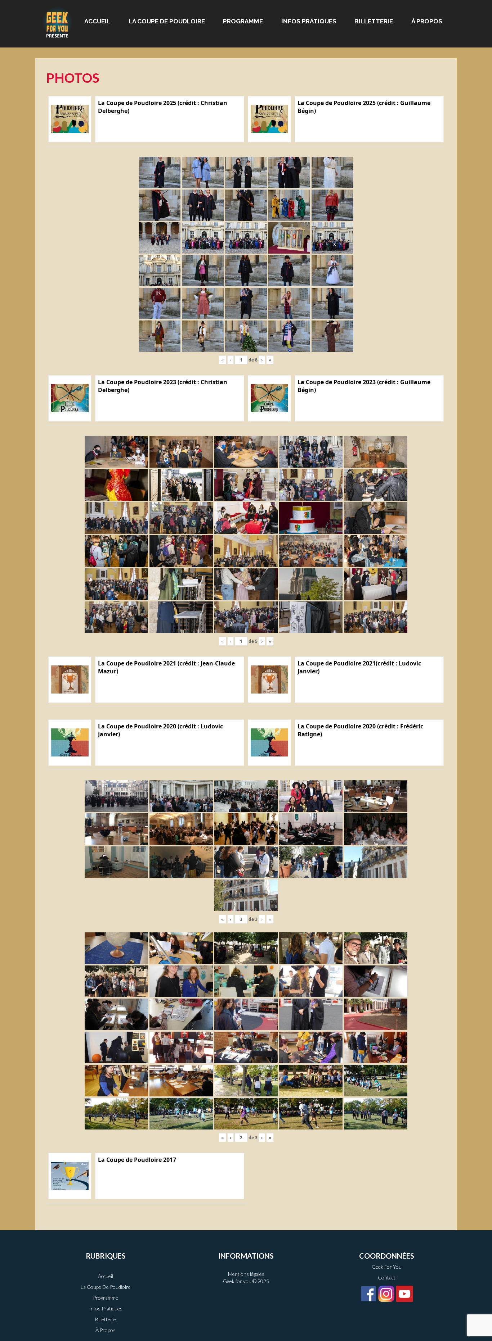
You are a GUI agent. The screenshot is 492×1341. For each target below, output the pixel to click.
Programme (243, 21)
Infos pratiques (308, 21)
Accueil (97, 21)
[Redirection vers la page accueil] (57, 21)
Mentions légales (246, 1274)
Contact (386, 1277)
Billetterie (373, 21)
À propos (426, 21)
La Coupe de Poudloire (167, 21)
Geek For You (387, 1267)
